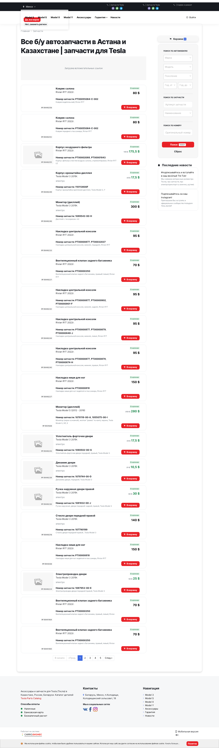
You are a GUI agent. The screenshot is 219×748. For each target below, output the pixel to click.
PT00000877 (82, 241)
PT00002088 (82, 157)
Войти (192, 17)
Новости (115, 17)
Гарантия (100, 17)
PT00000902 (98, 300)
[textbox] (177, 58)
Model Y (68, 17)
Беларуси (48, 694)
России (38, 694)
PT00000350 (82, 271)
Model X (55, 17)
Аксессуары (84, 17)
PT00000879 (98, 329)
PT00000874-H (64, 362)
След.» (108, 657)
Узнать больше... (172, 743)
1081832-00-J (83, 503)
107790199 (81, 529)
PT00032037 (98, 241)
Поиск (177, 144)
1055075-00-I (100, 417)
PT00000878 (98, 358)
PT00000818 (82, 388)
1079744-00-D (83, 476)
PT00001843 (98, 157)
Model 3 (29, 17)
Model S (42, 17)
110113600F (81, 186)
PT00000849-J (64, 333)
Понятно (192, 743)
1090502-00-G (83, 450)
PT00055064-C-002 (86, 99)
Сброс (178, 151)
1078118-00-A (83, 417)
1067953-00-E (83, 588)
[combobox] (178, 58)
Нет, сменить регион (36, 24)
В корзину (132, 107)
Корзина (179, 38)
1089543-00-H (83, 216)
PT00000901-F (64, 303)
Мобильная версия (188, 731)
